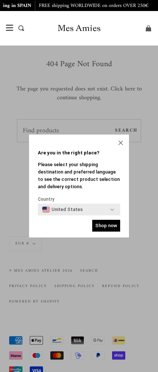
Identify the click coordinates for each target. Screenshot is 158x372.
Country (46, 199)
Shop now (106, 225)
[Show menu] (9, 28)
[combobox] (62, 209)
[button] (120, 143)
